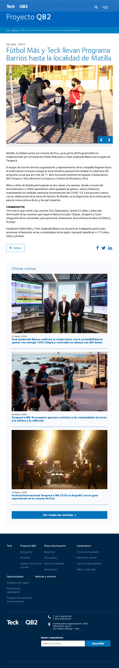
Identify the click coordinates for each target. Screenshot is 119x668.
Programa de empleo (18, 582)
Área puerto (50, 569)
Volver (17, 248)
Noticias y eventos (45, 576)
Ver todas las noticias (58, 515)
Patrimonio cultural (86, 557)
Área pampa (50, 557)
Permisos (25, 557)
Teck (9, 545)
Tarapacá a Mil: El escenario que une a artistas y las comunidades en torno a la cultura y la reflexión (59, 419)
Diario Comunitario (52, 637)
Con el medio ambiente (89, 563)
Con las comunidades (88, 551)
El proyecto (26, 551)
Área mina (49, 551)
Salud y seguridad (86, 569)
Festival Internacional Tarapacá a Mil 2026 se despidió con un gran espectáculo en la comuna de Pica (55, 497)
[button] (101, 140)
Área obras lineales (54, 563)
